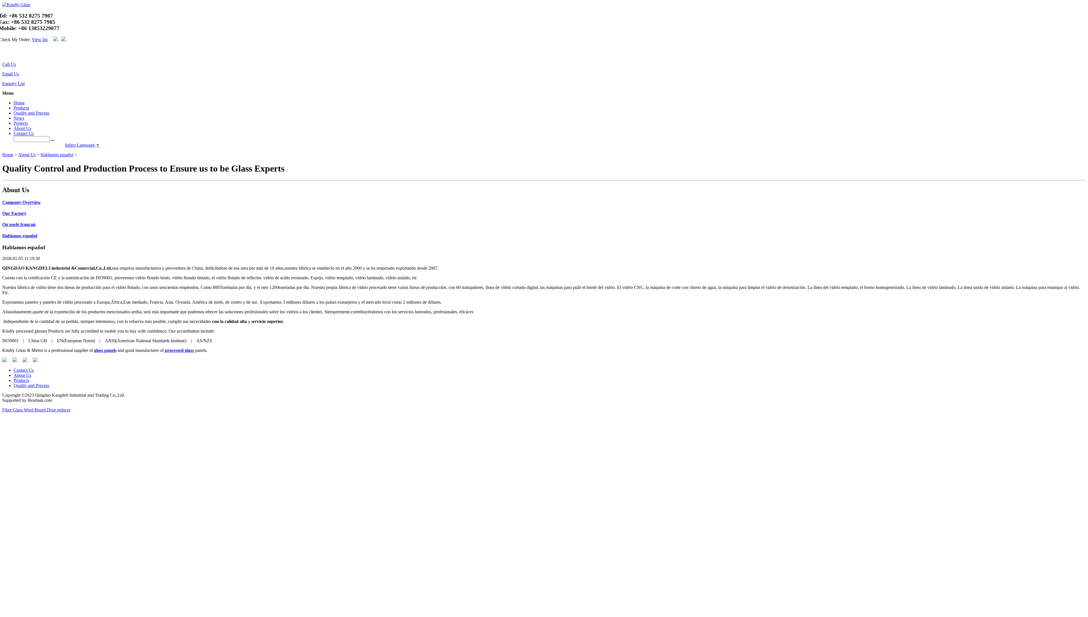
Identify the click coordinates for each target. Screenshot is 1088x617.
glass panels (105, 350)
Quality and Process (31, 113)
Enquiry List (13, 83)
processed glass (179, 350)
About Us (22, 128)
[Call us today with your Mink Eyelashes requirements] (3, 53)
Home (19, 102)
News (19, 118)
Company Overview (21, 202)
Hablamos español (57, 154)
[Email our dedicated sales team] (7, 53)
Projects (21, 123)
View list (40, 39)
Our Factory (14, 213)
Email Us (10, 73)
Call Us (9, 64)
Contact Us (24, 133)
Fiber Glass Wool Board (24, 409)
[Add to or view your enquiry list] (10, 53)
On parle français (19, 224)
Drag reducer (58, 409)
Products (21, 107)
